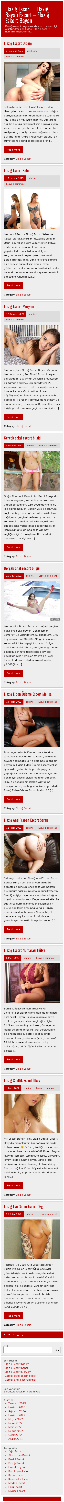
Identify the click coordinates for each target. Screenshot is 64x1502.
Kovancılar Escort (19, 1479)
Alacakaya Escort (19, 1455)
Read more (13, 149)
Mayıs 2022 (15, 1419)
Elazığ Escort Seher (17, 170)
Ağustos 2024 (17, 1411)
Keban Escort (16, 1475)
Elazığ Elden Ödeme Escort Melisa (28, 694)
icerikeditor (32, 50)
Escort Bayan (24, 556)
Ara (5, 1345)
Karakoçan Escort (19, 1471)
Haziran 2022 (16, 1415)
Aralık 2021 (15, 1438)
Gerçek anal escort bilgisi (22, 568)
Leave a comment (15, 56)
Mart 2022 (15, 1427)
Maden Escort (16, 1483)
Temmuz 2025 (17, 1403)
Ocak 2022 (15, 1434)
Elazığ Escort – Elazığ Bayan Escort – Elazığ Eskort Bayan (27, 14)
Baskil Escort (16, 1459)
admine (31, 178)
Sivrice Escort (16, 1490)
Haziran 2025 (16, 1407)
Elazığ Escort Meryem (19, 306)
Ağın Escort (15, 1451)
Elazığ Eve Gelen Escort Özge (24, 1206)
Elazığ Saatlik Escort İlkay (22, 1080)
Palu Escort (15, 1486)
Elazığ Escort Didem (18, 43)
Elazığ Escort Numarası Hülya (24, 950)
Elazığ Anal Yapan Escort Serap (26, 820)
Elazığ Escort (23, 158)
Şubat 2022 (15, 1430)
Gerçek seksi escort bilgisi (22, 438)
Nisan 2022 (15, 1423)
